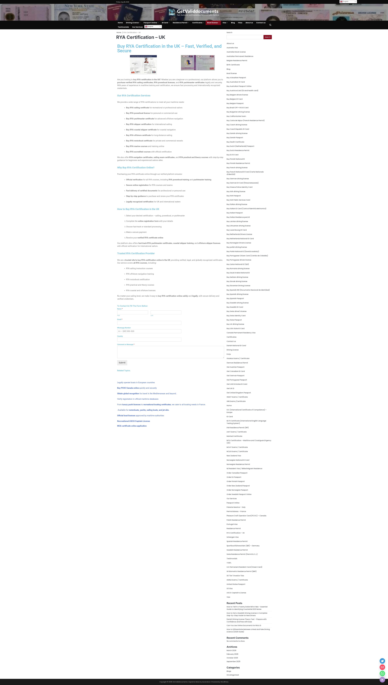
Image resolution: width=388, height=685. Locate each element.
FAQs (240, 23)
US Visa (229, 588)
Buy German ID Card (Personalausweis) (243, 183)
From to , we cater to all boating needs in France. (161, 404)
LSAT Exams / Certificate (237, 432)
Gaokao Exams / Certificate (238, 358)
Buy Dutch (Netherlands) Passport (240, 146)
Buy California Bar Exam (236, 116)
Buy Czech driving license (237, 125)
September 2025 (233, 661)
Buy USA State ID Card (235, 328)
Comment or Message (125, 344)
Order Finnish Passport (236, 481)
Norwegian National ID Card (238, 460)
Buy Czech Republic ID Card (238, 129)
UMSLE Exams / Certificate (237, 580)
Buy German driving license (238, 178)
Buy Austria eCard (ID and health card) (242, 90)
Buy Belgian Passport (235, 103)
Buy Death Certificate (235, 142)
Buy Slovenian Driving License (238, 285)
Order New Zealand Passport (238, 486)
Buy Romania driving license (238, 268)
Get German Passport (235, 375)
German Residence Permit (237, 363)
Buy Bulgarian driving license (238, 112)
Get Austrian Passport (235, 367)
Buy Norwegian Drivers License (239, 243)
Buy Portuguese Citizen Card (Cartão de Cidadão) (247, 256)
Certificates (197, 23)
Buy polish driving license (237, 247)
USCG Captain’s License (236, 593)
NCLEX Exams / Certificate (237, 451)
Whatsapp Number (124, 328)
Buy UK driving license (235, 324)
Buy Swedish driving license (238, 303)
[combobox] (119, 331)
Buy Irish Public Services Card (238, 200)
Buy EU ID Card (232, 155)
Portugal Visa (232, 524)
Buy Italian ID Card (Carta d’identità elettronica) (246, 208)
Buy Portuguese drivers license (239, 260)
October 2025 (232, 658)
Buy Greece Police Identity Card (239, 187)
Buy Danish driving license (237, 133)
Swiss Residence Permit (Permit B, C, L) (242, 554)
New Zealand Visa (234, 456)
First (118, 315)
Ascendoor (206, 682)
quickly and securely (137, 388)
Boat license (212, 23)
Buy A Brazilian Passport (236, 77)
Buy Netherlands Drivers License (239, 234)
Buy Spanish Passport (235, 298)
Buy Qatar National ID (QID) (238, 264)
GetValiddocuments (197, 11)
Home (120, 23)
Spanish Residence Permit (237, 541)
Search (229, 32)
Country (120, 336)
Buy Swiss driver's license (236, 311)
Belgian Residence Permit (237, 60)
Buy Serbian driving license (237, 277)
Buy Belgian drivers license (237, 95)
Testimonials (123, 27)
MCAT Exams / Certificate (237, 447)
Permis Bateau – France (236, 511)
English (150, 26)
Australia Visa (232, 48)
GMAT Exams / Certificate (237, 397)
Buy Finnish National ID (236, 159)
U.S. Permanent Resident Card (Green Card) (244, 567)
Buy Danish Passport (235, 137)
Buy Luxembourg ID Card (237, 230)
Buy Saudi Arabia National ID (238, 273)
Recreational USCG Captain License (133, 421)
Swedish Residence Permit (237, 550)
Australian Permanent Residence (240, 56)
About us (249, 23)
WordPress (224, 682)
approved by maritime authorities (140, 415)
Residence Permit (180, 23)
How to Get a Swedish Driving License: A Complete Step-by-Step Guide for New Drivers (247, 614)
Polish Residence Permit (236, 520)
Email (119, 319)
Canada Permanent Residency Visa (241, 333)
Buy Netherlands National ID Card (240, 238)
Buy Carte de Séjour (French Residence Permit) (246, 120)
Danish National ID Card (236, 345)
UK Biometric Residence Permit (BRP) (242, 571)
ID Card (165, 23)
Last (152, 315)
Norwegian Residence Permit (238, 464)
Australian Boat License (236, 52)
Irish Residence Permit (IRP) (238, 427)
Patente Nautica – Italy (236, 507)
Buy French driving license (237, 167)
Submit (122, 362)
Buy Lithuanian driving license (238, 226)
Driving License (132, 23)
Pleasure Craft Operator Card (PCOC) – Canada (246, 516)
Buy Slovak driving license (237, 281)
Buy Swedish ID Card (235, 307)
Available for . (143, 410)
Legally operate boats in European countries (136, 382)
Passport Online (150, 23)
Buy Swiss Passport (234, 320)
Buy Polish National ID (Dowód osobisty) (243, 251)
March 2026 (231, 650)
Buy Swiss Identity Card (236, 315)
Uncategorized (233, 675)
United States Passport (236, 584)
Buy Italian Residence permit (238, 217)
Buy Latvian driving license (237, 221)
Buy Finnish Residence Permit (238, 163)
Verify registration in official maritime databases (137, 399)
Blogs (229, 671)
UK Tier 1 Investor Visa (235, 575)
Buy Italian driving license (237, 204)
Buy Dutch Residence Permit (238, 150)
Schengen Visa (233, 537)
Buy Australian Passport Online (239, 86)
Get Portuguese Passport (237, 380)
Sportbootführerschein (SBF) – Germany (243, 546)
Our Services (137, 27)
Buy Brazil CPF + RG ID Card (237, 107)
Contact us (261, 23)
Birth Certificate (233, 65)
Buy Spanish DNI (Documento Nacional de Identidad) (248, 290)
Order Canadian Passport (237, 473)
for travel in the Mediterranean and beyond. (147, 393)
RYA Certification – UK (236, 533)
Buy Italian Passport (235, 213)
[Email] (382, 667)
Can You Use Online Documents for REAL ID (244, 625)
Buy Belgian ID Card (234, 99)
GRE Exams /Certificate (236, 401)
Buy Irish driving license (236, 191)
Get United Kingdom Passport (239, 393)
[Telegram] (382, 661)
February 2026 (232, 654)
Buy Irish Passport (234, 196)
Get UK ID (230, 388)
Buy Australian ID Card (236, 82)
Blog (233, 23)
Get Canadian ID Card (236, 371)
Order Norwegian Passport (237, 490)
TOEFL (229, 563)
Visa (224, 23)
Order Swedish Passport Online (239, 494)
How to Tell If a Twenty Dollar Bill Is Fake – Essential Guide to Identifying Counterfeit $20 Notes (247, 608)
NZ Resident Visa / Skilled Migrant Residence (244, 468)
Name (120, 309)
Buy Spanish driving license (237, 294)
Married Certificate (234, 436)
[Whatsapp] (382, 673)
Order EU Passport (234, 477)
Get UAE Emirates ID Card (237, 384)
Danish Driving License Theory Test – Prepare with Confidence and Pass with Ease (247, 620)
